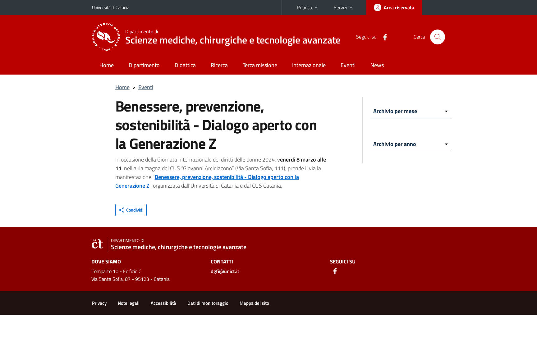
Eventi (348, 65)
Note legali (129, 303)
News (377, 65)
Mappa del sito (254, 303)
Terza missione (260, 65)
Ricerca (219, 65)
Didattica (185, 65)
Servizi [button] (340, 7)
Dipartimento (144, 65)
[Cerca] (437, 37)
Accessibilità (163, 303)
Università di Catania (110, 7)
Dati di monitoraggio (207, 303)
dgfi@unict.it (225, 271)
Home (106, 65)
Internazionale (309, 65)
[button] (131, 210)
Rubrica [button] (304, 7)
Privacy (99, 303)
